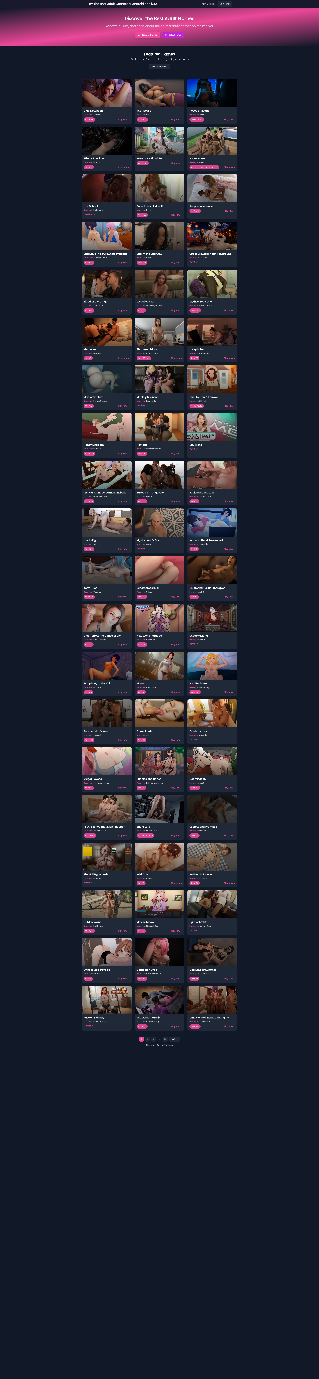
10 (165, 1039)
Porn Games (208, 3)
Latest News (175, 35)
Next (173, 1039)
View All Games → (159, 66)
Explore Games (149, 35)
